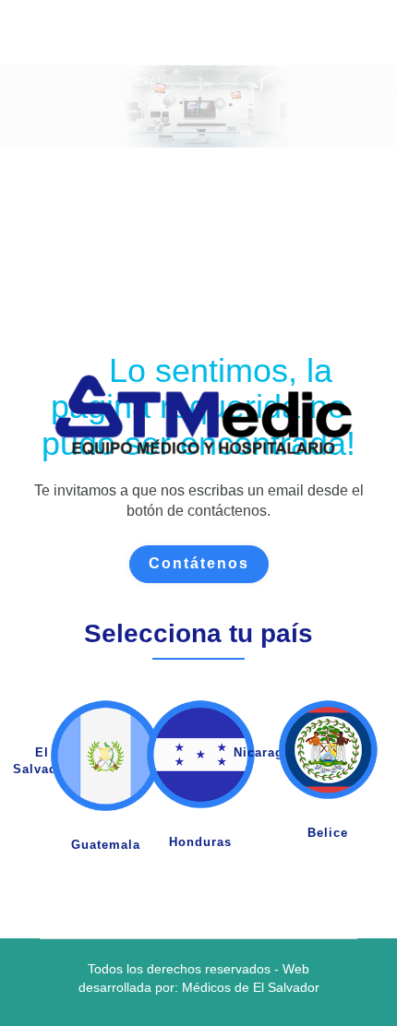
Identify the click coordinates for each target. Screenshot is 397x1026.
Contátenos (199, 563)
